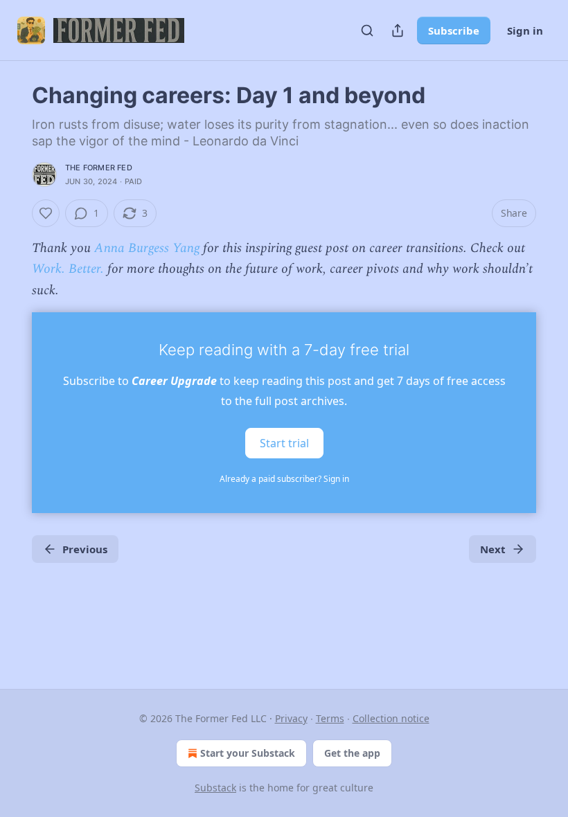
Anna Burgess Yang (146, 248)
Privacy (291, 718)
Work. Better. (68, 269)
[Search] (367, 30)
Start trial (284, 443)
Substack (215, 787)
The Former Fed (98, 167)
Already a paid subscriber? (284, 479)
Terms (330, 718)
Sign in (525, 30)
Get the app (352, 753)
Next (493, 549)
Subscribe (453, 30)
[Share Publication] (397, 30)
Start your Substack (247, 753)
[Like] (46, 213)
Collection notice (391, 718)
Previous (84, 549)
